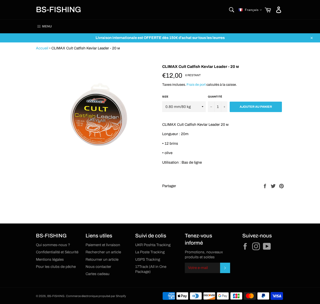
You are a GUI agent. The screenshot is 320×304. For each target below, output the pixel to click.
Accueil (42, 48)
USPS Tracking (147, 259)
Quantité (215, 96)
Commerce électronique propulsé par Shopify (96, 296)
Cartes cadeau (97, 274)
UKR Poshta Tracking (152, 245)
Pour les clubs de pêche (56, 267)
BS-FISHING (58, 9)
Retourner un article (102, 259)
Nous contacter (98, 267)
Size (165, 96)
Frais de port (196, 84)
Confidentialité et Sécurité (57, 252)
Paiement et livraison (103, 245)
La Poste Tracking (150, 252)
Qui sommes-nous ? (53, 245)
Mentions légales (50, 259)
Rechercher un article (103, 252)
